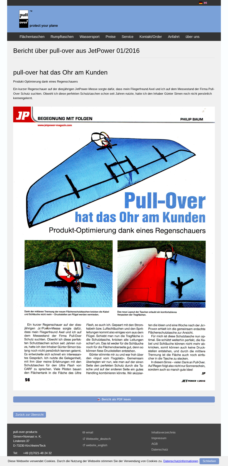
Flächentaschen (32, 37)
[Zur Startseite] (38, 19)
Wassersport (90, 37)
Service (127, 37)
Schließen (209, 461)
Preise (111, 37)
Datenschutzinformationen (180, 461)
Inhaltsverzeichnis (163, 432)
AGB (154, 444)
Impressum (158, 438)
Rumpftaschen (62, 37)
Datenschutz (159, 449)
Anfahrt (174, 37)
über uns (193, 37)
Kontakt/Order (150, 37)
